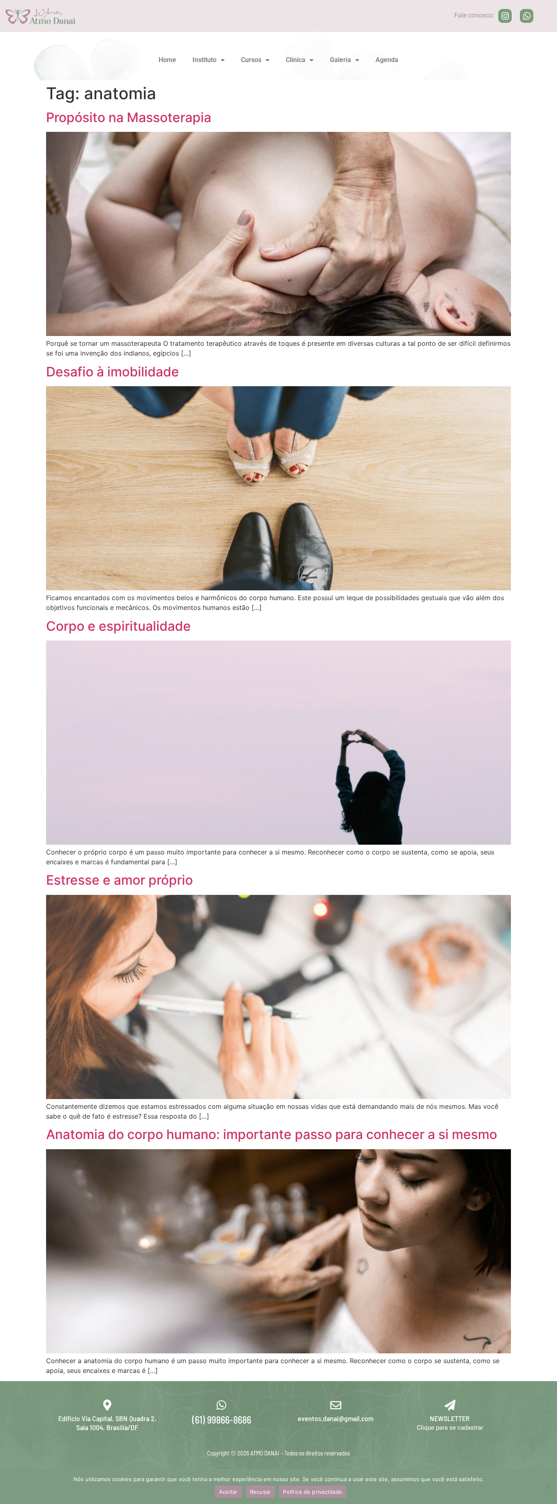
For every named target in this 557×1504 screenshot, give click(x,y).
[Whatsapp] (527, 16)
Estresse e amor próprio (119, 880)
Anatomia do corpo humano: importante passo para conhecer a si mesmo (271, 1134)
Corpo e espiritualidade (118, 626)
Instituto (204, 60)
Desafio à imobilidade (112, 372)
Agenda (387, 60)
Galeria (340, 60)
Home (167, 60)
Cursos (251, 60)
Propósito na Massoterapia (128, 117)
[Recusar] (547, 1486)
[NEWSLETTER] (449, 1405)
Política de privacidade (312, 1491)
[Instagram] (505, 16)
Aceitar (228, 1491)
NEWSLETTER (450, 1418)
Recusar (260, 1491)
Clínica (295, 60)
